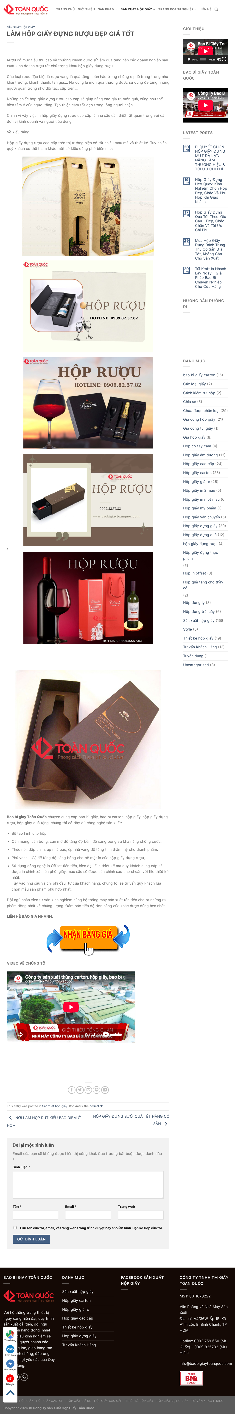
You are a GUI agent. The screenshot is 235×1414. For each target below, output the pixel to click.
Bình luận (21, 1167)
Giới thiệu (86, 9)
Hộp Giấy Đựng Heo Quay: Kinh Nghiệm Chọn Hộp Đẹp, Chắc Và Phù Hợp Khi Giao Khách (211, 190)
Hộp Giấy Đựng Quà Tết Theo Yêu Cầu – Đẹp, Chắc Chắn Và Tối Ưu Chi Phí (210, 221)
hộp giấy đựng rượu (200, 543)
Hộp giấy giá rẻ (196, 481)
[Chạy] (189, 59)
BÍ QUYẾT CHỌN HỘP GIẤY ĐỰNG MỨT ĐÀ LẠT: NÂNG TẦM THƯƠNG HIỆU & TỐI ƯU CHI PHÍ (210, 158)
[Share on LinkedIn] (105, 1090)
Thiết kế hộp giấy (198, 638)
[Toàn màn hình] (224, 59)
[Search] (216, 9)
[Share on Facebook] (72, 1090)
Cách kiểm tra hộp (199, 393)
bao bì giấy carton (199, 375)
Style (187, 629)
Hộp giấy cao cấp (198, 463)
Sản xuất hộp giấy (136, 9)
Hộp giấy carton (197, 472)
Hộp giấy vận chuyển (201, 517)
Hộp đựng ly (194, 602)
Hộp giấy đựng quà (200, 534)
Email (70, 1206)
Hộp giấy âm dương (200, 455)
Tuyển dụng (193, 656)
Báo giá (10, 1384)
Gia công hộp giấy (199, 419)
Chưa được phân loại (201, 410)
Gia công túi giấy (198, 428)
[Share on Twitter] (80, 1090)
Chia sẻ (189, 401)
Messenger (10, 1369)
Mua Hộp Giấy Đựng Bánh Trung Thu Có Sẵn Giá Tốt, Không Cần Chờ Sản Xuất (210, 249)
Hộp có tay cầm (197, 446)
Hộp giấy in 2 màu (199, 490)
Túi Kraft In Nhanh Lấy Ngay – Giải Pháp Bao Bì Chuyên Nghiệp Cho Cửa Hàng (210, 278)
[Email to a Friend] (88, 1090)
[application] (205, 51)
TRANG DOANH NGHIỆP (175, 9)
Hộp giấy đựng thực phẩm (200, 555)
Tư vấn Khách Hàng (200, 647)
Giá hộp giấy (194, 437)
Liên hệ (205, 9)
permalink (96, 1106)
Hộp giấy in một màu (201, 499)
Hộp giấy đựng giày (200, 525)
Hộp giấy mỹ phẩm (199, 508)
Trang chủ (65, 9)
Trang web (126, 1206)
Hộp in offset (194, 573)
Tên (17, 1206)
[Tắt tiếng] (219, 59)
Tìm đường (10, 1340)
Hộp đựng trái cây (199, 611)
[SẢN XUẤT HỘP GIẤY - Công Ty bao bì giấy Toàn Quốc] (26, 9)
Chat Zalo (10, 1355)
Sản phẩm (106, 9)
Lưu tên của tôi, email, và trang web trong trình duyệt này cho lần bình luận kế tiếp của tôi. (91, 1228)
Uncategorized (196, 665)
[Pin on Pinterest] (96, 1090)
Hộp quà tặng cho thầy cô (203, 585)
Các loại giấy (194, 384)
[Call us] (24, 1377)
